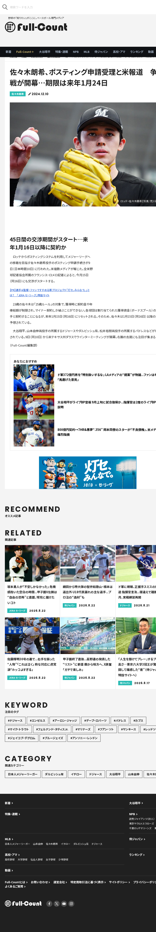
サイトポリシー (118, 882)
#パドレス (120, 720)
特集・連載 (61, 52)
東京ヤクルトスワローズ (141, 823)
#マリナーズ (83, 729)
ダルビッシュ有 (54, 774)
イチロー (76, 774)
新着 (8, 52)
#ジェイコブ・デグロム (21, 738)
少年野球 (63, 859)
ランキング (136, 52)
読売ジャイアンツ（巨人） (142, 818)
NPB (76, 52)
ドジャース (95, 774)
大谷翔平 (44, 52)
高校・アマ (119, 52)
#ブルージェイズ (53, 738)
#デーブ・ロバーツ (95, 720)
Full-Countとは (15, 882)
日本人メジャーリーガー (23, 774)
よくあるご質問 (14, 886)
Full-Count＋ (25, 52)
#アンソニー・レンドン (84, 738)
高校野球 (10, 859)
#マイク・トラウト (18, 729)
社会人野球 (36, 859)
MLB (87, 52)
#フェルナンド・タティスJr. (52, 729)
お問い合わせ (39, 882)
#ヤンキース (128, 729)
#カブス (138, 720)
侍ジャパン (101, 52)
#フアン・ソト (106, 729)
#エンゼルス (37, 720)
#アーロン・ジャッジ (65, 720)
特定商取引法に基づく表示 (87, 882)
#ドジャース (15, 720)
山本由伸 (133, 774)
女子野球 (50, 859)
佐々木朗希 (18, 94)
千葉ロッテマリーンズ (140, 828)
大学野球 (22, 859)
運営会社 (59, 882)
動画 (8, 870)
